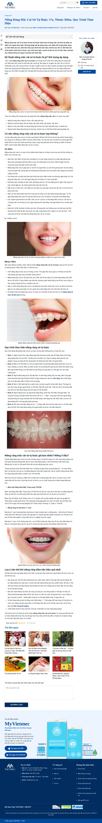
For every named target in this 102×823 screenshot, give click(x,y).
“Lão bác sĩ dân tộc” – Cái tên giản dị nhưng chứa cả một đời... (62, 651)
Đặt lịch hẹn (90, 2)
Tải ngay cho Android (17, 755)
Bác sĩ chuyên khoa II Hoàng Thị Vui (45, 27)
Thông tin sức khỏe (73, 7)
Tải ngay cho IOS (17, 748)
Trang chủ (8, 15)
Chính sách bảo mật (84, 783)
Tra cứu (85, 7)
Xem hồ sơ (87, 71)
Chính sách (81, 769)
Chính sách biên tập (84, 788)
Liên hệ (95, 7)
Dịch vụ (56, 773)
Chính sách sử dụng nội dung (87, 778)
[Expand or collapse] (71, 36)
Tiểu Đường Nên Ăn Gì (13, 673)
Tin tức (56, 783)
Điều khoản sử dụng (84, 773)
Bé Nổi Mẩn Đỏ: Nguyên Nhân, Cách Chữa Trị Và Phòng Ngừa (60, 676)
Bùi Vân (16, 27)
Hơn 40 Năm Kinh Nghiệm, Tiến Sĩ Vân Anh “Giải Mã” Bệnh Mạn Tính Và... (38, 651)
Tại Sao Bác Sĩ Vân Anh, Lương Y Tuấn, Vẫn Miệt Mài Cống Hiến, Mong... (15, 651)
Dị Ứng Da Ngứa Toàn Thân (38, 673)
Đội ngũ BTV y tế (83, 800)
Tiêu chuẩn (57, 778)
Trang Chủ (60, 7)
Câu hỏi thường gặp (60, 769)
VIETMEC (10, 5)
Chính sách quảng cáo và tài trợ (87, 794)
